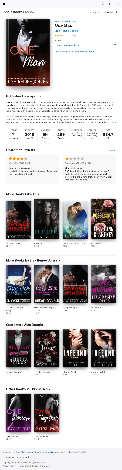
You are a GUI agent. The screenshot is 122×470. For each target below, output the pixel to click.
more (113, 122)
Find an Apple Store (30, 452)
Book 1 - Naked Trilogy (66, 21)
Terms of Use (24, 466)
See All (112, 150)
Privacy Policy (9, 466)
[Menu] (118, 4)
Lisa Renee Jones (66, 30)
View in (66, 45)
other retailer (48, 452)
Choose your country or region (17, 457)
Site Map (46, 466)
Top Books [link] (93, 12)
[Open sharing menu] (115, 45)
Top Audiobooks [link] (111, 12)
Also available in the (73, 51)
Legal (36, 466)
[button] (103, 4)
